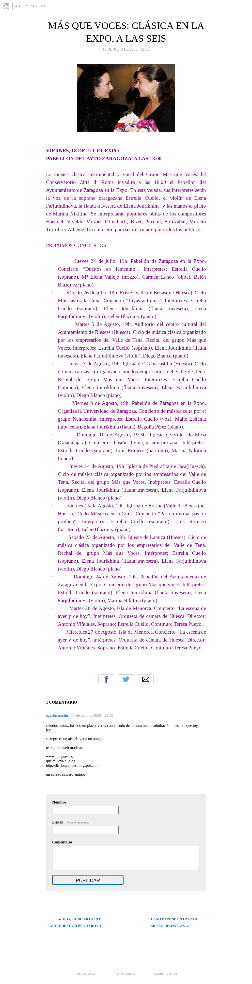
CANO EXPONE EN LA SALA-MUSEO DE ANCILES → (175, 922)
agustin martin (57, 715)
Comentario (62, 842)
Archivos (126, 974)
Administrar (165, 974)
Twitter (126, 679)
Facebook (106, 679)
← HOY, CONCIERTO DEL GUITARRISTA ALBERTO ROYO (75, 922)
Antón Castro (30, 6)
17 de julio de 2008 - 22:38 (126, 49)
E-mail (70, 822)
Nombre (59, 802)
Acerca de (86, 974)
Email (146, 679)
